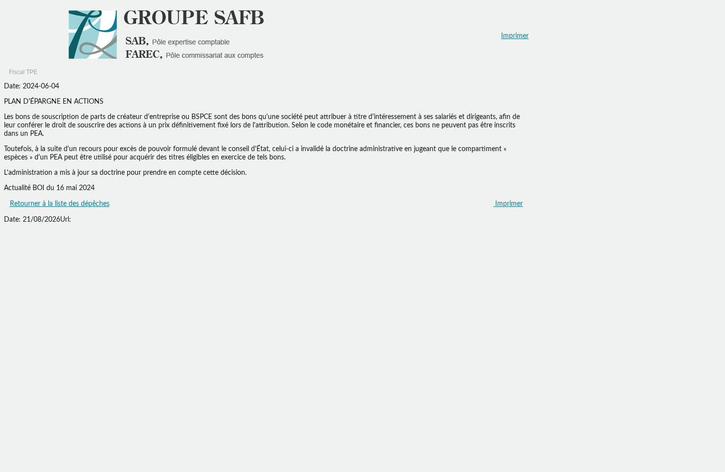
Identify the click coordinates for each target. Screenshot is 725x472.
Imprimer (515, 36)
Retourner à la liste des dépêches (59, 203)
